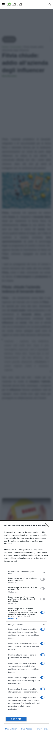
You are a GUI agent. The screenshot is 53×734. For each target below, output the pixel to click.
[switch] (42, 579)
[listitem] (26, 573)
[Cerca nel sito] (50, 4)
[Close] (47, 525)
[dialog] (26, 627)
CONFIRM (16, 719)
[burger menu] (3, 4)
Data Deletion (11, 729)
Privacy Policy (42, 729)
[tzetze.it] (15, 4)
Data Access (26, 729)
